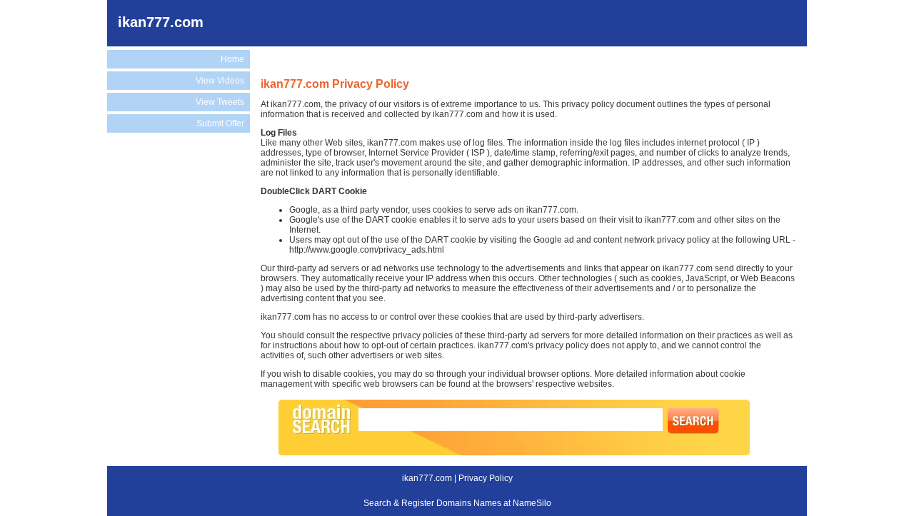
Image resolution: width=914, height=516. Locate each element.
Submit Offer (220, 123)
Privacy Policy (485, 478)
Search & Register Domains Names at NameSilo (457, 503)
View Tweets (220, 102)
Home (232, 59)
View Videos (220, 81)
